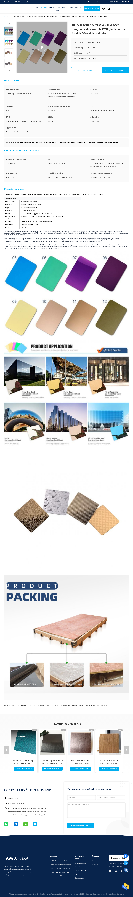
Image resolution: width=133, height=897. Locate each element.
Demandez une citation (91, 8)
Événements (73, 7)
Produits (43, 7)
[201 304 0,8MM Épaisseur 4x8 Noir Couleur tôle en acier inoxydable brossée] (23, 742)
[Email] (37, 825)
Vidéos (51, 7)
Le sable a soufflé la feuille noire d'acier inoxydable (89, 705)
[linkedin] (125, 869)
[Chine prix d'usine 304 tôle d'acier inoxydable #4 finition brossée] (52, 742)
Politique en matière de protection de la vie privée (23, 894)
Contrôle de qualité (80, 870)
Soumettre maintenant (79, 826)
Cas (93, 861)
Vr (80, 7)
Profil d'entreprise (80, 863)
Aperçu (35, 7)
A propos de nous (60, 8)
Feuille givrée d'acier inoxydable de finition (55, 705)
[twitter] (125, 862)
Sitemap (77, 874)
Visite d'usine (79, 867)
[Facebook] (125, 856)
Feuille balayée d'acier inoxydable (30, 16)
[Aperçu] (12, 9)
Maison (9, 16)
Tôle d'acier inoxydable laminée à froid (25, 705)
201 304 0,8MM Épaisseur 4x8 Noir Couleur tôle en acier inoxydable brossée (24, 763)
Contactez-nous (86, 70)
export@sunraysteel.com (16, 803)
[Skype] (18, 825)
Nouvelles (95, 864)
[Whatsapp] (9, 825)
